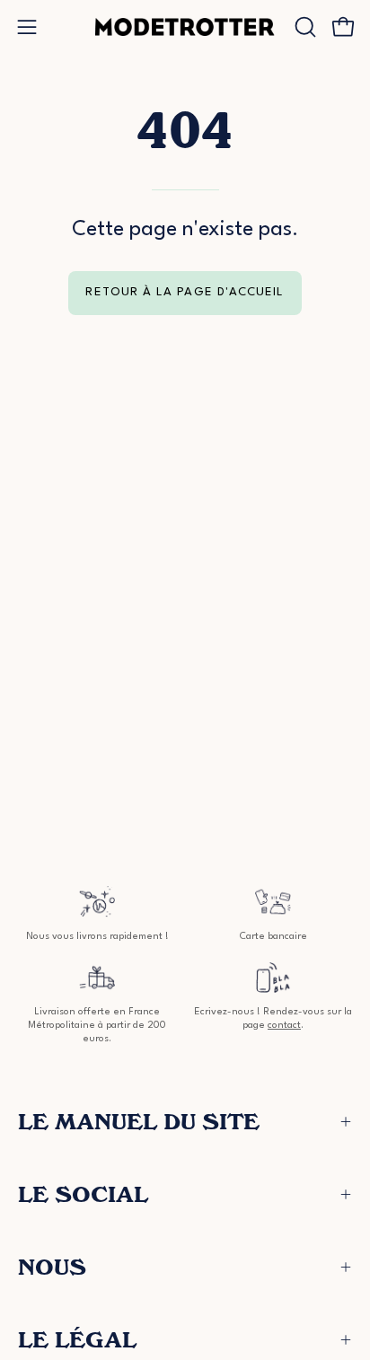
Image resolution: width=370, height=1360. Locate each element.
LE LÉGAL (77, 1340)
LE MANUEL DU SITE (139, 1122)
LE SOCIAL (83, 1194)
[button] (303, 26)
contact (284, 1026)
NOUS (52, 1267)
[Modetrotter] (185, 27)
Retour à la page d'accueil (184, 292)
